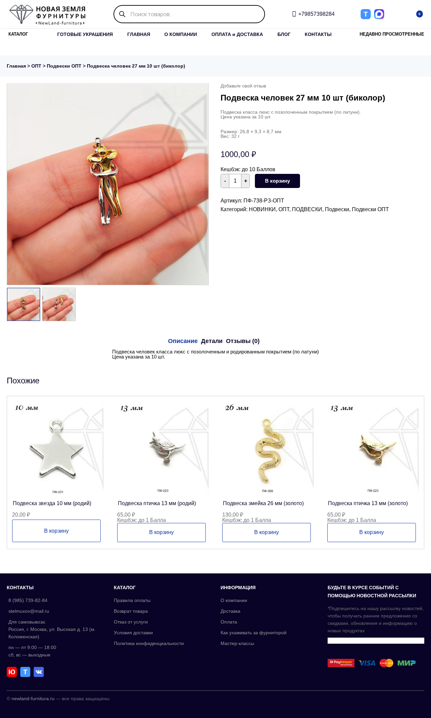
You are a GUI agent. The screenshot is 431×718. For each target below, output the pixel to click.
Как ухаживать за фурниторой (254, 632)
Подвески (337, 209)
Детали (212, 341)
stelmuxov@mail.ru (28, 611)
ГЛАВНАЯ (138, 34)
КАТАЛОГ (18, 34)
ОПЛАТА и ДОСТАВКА (237, 34)
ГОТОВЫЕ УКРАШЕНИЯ (85, 34)
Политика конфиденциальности (149, 643)
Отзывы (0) (243, 341)
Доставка (230, 611)
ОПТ (36, 66)
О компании (234, 600)
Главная (16, 66)
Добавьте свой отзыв (243, 85)
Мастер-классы (237, 643)
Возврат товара (131, 611)
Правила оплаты (132, 600)
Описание (183, 341)
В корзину (277, 181)
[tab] (183, 341)
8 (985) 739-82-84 (27, 600)
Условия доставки (133, 632)
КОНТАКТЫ (318, 34)
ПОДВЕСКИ (307, 209)
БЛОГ (284, 34)
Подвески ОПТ (64, 66)
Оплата (229, 622)
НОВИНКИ (262, 209)
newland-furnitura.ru (33, 698)
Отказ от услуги (131, 622)
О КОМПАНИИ (180, 34)
